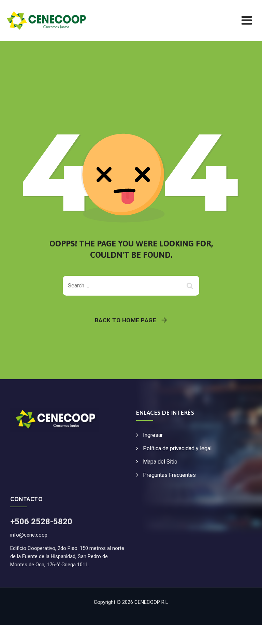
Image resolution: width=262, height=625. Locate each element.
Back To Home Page (126, 320)
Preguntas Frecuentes (169, 475)
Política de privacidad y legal (177, 448)
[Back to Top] (247, 614)
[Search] (190, 285)
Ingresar (153, 435)
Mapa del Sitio (160, 461)
